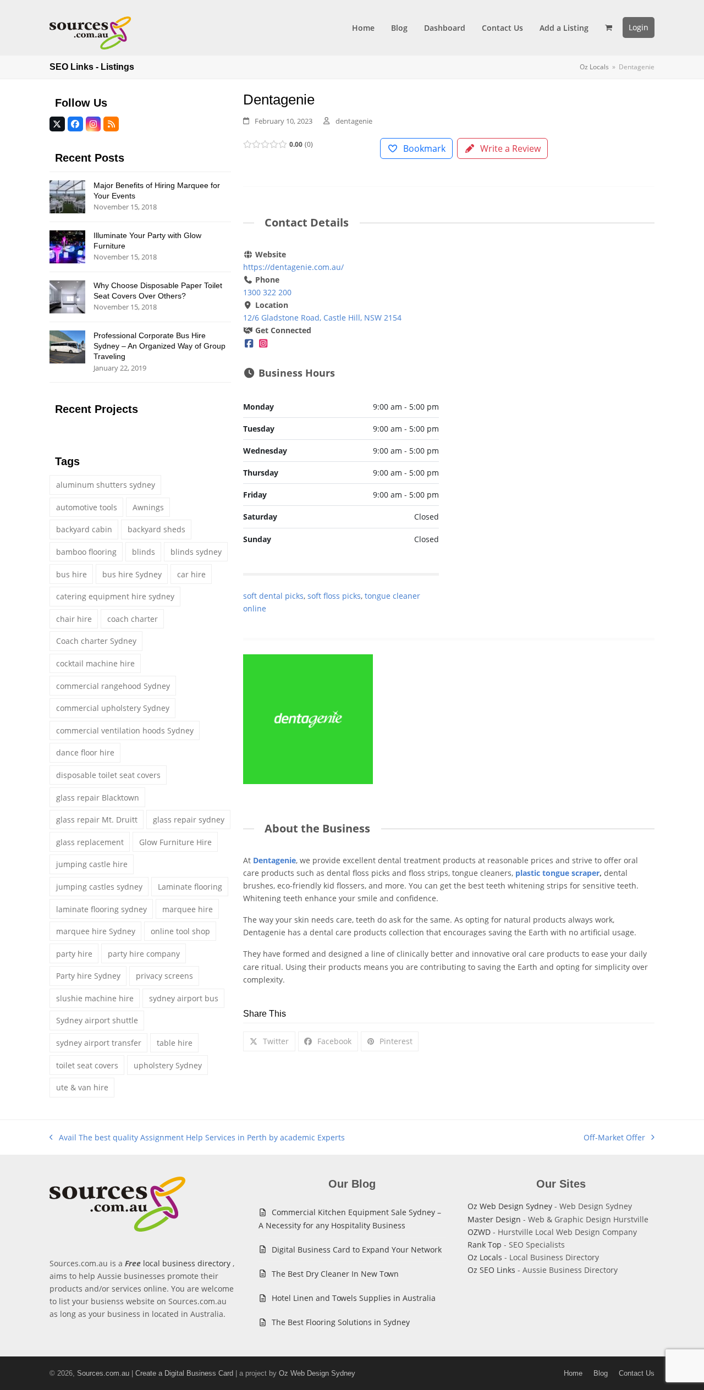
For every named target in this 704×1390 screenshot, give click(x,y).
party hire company (144, 953)
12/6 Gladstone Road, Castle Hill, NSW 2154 (322, 317)
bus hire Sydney (132, 574)
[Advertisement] (556, 329)
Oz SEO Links (491, 1270)
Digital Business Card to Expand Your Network (357, 1249)
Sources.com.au (103, 1373)
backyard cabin (84, 529)
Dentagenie (274, 860)
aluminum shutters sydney (105, 484)
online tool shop (180, 931)
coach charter (132, 619)
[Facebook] (249, 343)
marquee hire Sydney (95, 931)
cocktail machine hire (95, 663)
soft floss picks (334, 596)
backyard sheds (156, 529)
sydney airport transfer (98, 1043)
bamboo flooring (86, 552)
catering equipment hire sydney (115, 596)
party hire (74, 953)
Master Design (494, 1219)
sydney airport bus (183, 998)
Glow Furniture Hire (175, 842)
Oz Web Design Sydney (510, 1206)
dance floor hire (85, 752)
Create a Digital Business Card (184, 1373)
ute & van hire (82, 1087)
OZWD (479, 1232)
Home (573, 1373)
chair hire (74, 619)
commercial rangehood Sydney (113, 686)
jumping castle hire (92, 864)
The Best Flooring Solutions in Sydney (341, 1322)
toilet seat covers (87, 1065)
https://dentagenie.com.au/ (293, 267)
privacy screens (164, 975)
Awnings (148, 507)
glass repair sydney (188, 819)
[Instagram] (263, 343)
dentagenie (354, 121)
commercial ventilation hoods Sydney (125, 730)
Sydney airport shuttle (97, 1020)
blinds (143, 552)
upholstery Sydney (168, 1065)
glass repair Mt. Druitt (97, 819)
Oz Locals (485, 1257)
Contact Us (636, 1373)
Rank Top (485, 1244)
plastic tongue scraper (557, 873)
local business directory (186, 1263)
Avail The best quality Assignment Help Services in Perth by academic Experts (197, 1138)
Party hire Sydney (88, 975)
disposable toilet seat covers (108, 775)
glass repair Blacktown (97, 797)
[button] (608, 27)
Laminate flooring (190, 886)
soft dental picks (273, 596)
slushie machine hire (95, 998)
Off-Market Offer (614, 1138)
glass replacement (90, 842)
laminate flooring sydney (101, 909)
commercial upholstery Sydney (112, 708)
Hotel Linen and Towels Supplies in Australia (354, 1298)
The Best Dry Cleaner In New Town (335, 1273)
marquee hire (187, 909)
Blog (600, 1373)
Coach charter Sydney (96, 641)
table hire (175, 1043)
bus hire (71, 574)
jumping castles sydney (99, 886)
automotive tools (86, 507)
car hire (191, 574)
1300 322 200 (267, 292)
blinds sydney (196, 552)
